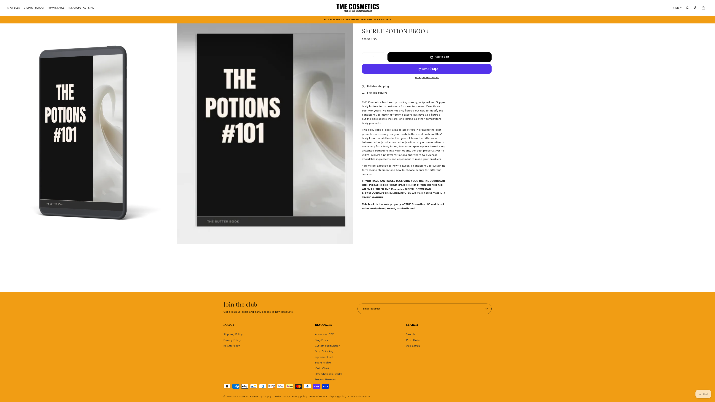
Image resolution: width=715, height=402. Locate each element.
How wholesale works (328, 374)
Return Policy (231, 346)
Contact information (359, 396)
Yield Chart (322, 368)
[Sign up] (486, 308)
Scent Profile (323, 363)
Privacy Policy (232, 340)
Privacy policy (299, 396)
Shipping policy (337, 396)
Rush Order (413, 340)
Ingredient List (324, 357)
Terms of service (318, 396)
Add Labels (413, 346)
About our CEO (324, 334)
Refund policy (282, 396)
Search (410, 334)
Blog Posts (321, 340)
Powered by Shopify (260, 396)
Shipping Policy (233, 334)
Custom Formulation (327, 346)
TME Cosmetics (240, 396)
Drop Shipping (324, 351)
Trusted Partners (325, 380)
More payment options (427, 77)
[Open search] (687, 8)
